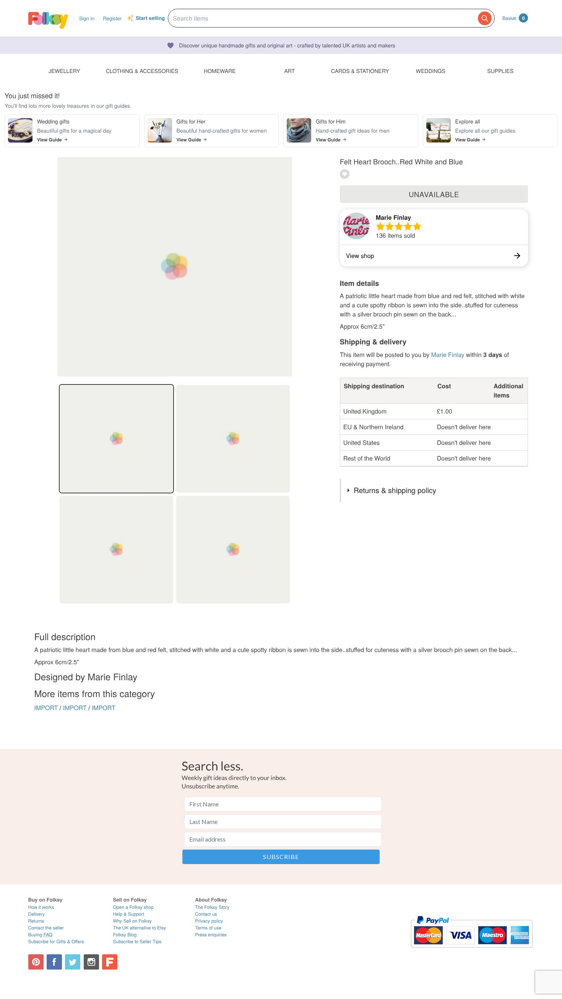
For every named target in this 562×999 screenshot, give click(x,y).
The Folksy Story (212, 907)
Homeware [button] (220, 71)
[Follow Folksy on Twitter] (72, 962)
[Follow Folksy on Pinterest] (36, 962)
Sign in (86, 18)
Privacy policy (209, 921)
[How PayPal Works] (472, 951)
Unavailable (434, 194)
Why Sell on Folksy (132, 921)
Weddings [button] (430, 71)
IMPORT (46, 707)
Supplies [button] (500, 71)
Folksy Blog (124, 934)
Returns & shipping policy (395, 490)
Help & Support (128, 914)
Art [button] (289, 71)
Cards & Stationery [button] (360, 71)
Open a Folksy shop (133, 907)
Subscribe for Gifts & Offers (56, 941)
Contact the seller (46, 927)
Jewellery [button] (64, 71)
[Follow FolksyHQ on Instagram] (91, 962)
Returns (36, 921)
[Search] (485, 18)
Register (112, 18)
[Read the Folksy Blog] (109, 962)
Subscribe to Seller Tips (137, 941)
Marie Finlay (393, 217)
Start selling (150, 18)
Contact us (206, 914)
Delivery (36, 914)
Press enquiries (211, 934)
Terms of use (208, 927)
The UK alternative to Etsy (139, 927)
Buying (40, 934)
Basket (513, 18)
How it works (41, 907)
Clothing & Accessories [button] (142, 71)
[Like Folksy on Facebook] (54, 962)
